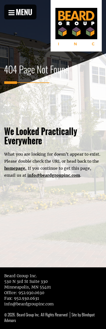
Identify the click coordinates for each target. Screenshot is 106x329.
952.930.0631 (26, 298)
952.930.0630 (31, 292)
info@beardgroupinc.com (53, 175)
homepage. (15, 168)
